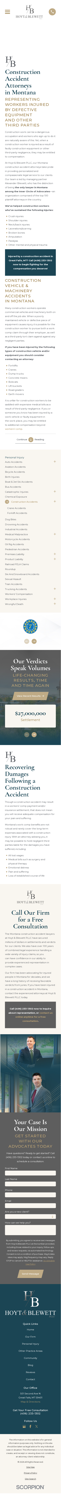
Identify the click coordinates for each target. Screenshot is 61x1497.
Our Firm (30, 1336)
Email (8, 1201)
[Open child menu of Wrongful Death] (55, 604)
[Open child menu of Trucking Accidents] (55, 589)
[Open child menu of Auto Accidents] (55, 462)
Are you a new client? (17, 1211)
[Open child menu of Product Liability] (55, 559)
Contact (30, 1379)
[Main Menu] (7, 11)
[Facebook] (30, 1426)
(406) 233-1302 (30, 1413)
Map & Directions (30, 1401)
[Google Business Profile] (24, 1426)
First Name (11, 1168)
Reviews (30, 1372)
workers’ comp (13, 429)
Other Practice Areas (30, 1351)
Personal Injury (30, 1343)
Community (30, 1358)
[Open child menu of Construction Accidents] (55, 502)
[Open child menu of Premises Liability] (55, 554)
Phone (9, 1190)
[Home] (29, 11)
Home (30, 1329)
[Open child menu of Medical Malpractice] (55, 534)
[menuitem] (28, 462)
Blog (30, 1365)
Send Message (30, 1273)
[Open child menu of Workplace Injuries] (55, 599)
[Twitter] (36, 1426)
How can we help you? (18, 1222)
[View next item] (34, 641)
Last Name (11, 1179)
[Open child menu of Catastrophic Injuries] (55, 492)
